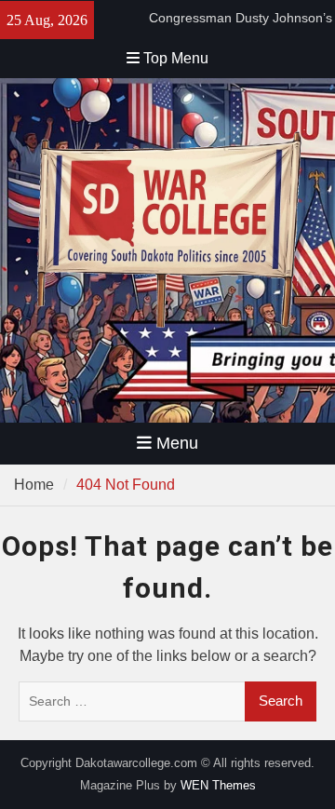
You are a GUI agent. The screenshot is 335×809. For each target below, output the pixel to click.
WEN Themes (218, 785)
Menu (177, 443)
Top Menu (175, 58)
